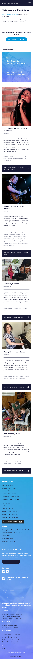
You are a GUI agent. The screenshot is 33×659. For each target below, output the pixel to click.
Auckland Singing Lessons (9, 488)
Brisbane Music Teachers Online (11, 618)
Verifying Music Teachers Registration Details (15, 530)
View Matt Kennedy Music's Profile (14, 470)
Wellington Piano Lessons (9, 514)
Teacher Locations (12, 14)
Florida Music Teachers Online (11, 634)
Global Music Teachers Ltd (16, 656)
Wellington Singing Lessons (10, 517)
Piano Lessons (6, 503)
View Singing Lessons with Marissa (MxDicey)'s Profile (14, 168)
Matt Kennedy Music (12, 434)
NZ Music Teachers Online (11, 3)
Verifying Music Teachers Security (12, 532)
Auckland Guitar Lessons (9, 491)
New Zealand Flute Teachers (16, 39)
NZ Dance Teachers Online (10, 627)
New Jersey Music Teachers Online (12, 636)
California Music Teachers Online (12, 640)
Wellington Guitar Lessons (10, 511)
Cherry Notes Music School (14, 352)
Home (3, 14)
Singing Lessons (6, 506)
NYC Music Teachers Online (10, 638)
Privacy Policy (6, 535)
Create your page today (11, 561)
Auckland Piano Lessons (9, 493)
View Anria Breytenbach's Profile (13, 317)
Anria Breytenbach (11, 284)
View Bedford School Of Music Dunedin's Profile (16, 253)
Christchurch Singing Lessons (10, 496)
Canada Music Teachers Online (11, 641)
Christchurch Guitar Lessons (10, 499)
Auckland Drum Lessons (9, 485)
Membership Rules (7, 538)
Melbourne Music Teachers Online (12, 614)
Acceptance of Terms (8, 541)
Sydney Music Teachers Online (11, 616)
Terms (3, 544)
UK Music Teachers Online (9, 648)
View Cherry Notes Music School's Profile (16, 387)
